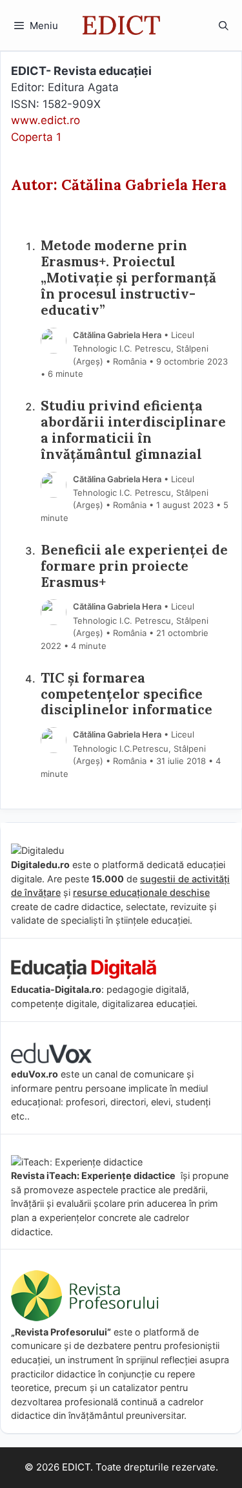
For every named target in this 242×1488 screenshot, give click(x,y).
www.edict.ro (45, 120)
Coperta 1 (36, 137)
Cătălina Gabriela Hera (117, 335)
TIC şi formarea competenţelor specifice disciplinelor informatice (126, 694)
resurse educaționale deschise (141, 892)
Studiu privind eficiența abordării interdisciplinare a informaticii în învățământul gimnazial (133, 430)
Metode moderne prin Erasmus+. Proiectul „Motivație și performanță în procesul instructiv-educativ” (128, 278)
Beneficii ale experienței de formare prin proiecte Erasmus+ (134, 566)
